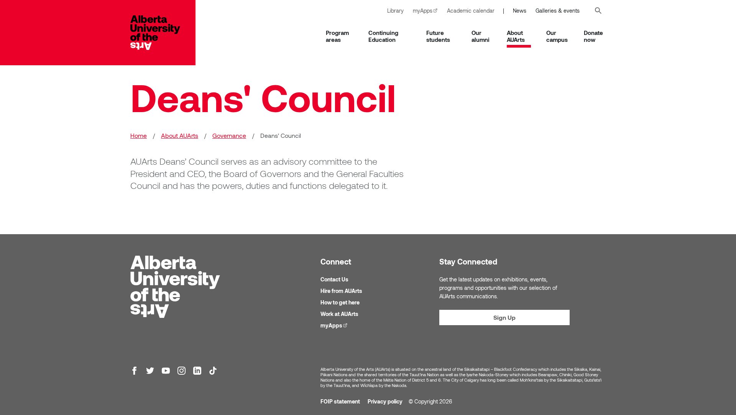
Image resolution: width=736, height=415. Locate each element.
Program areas (337, 36)
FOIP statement (340, 401)
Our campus (557, 36)
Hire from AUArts (341, 291)
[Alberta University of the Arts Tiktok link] (213, 371)
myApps (427, 10)
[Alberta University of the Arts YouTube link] (166, 371)
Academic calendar (471, 10)
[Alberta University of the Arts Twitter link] (150, 371)
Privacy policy (385, 401)
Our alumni (481, 36)
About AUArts (516, 36)
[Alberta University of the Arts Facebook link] (134, 371)
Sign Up (504, 317)
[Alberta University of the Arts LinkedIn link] (197, 371)
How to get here (340, 302)
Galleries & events (558, 10)
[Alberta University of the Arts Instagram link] (181, 371)
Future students (438, 36)
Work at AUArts (339, 314)
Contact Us (334, 279)
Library (395, 10)
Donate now (593, 36)
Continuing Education (383, 36)
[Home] (163, 32)
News (519, 10)
